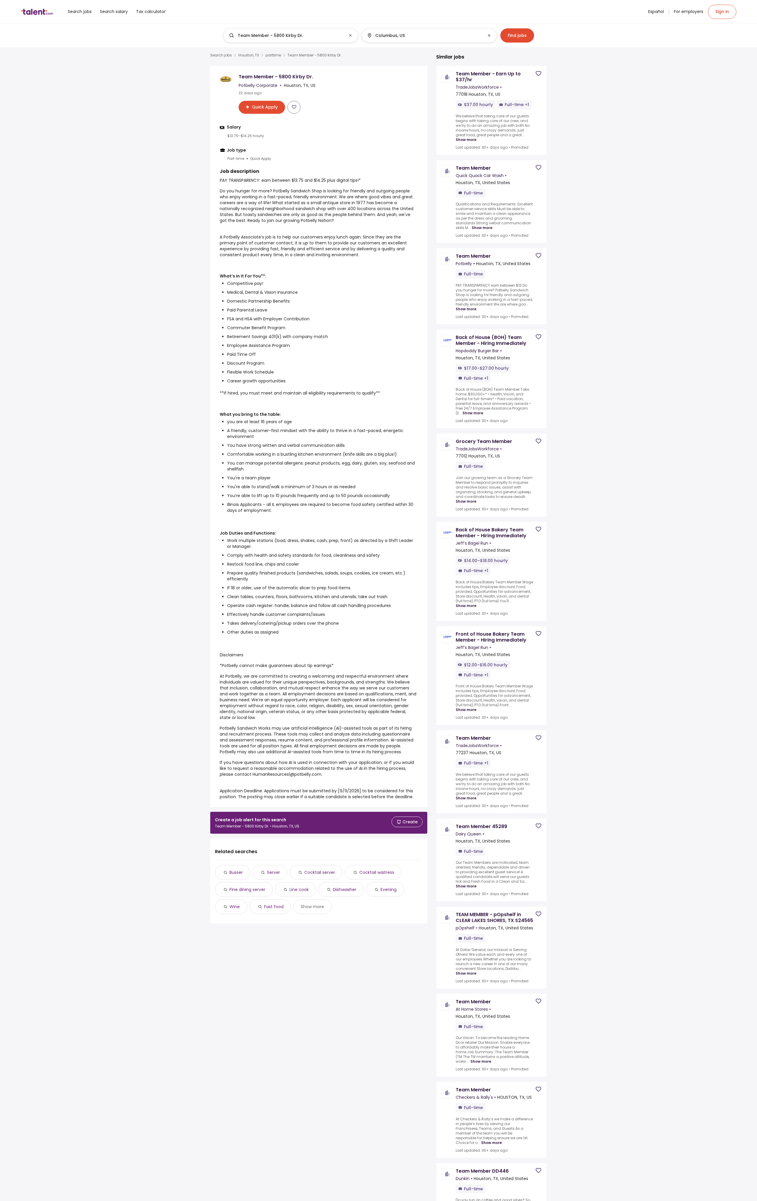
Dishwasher (344, 889)
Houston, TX (248, 55)
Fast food (274, 907)
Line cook (299, 889)
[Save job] (293, 106)
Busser (236, 872)
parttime (273, 55)
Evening (389, 889)
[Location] (424, 35)
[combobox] (290, 35)
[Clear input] (350, 35)
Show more (312, 907)
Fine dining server (247, 889)
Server (273, 872)
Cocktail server (319, 872)
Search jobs (221, 55)
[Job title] (285, 35)
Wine (234, 907)
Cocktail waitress (376, 872)
